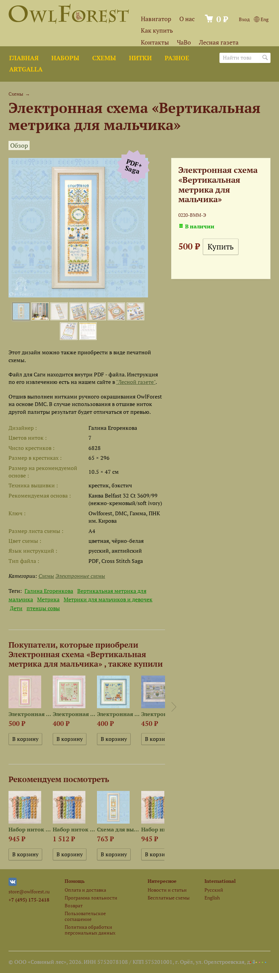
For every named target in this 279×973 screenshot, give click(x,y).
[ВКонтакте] (13, 884)
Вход (244, 19)
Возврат (74, 905)
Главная (23, 58)
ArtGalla (26, 69)
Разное (177, 58)
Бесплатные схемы (169, 897)
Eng (264, 19)
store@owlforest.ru (29, 891)
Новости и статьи (167, 890)
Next (174, 707)
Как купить (157, 30)
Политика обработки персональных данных (90, 930)
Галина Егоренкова (48, 591)
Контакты (155, 42)
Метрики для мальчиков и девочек (108, 599)
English (212, 897)
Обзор (19, 145)
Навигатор (156, 19)
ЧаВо (184, 42)
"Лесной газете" (135, 382)
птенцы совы (43, 608)
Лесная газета (219, 42)
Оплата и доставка (85, 890)
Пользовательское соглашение (85, 916)
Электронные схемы (80, 576)
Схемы (104, 58)
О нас (187, 19)
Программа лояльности (91, 897)
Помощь (75, 881)
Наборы (65, 58)
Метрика (48, 599)
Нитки (140, 58)
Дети (16, 608)
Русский (213, 890)
